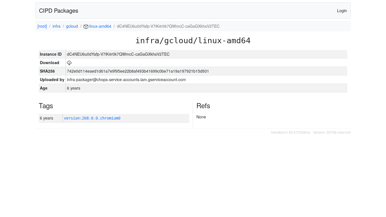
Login (342, 10)
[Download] (69, 62)
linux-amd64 (99, 26)
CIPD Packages (58, 10)
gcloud (72, 26)
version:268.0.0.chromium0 (92, 118)
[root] (42, 26)
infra (56, 26)
